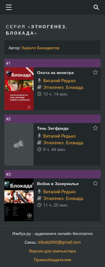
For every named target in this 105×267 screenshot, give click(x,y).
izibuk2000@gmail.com (59, 242)
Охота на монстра (55, 72)
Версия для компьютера (52, 251)
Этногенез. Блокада (63, 87)
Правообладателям (52, 259)
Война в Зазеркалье (58, 183)
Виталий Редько (59, 80)
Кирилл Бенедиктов (40, 47)
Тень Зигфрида (53, 128)
